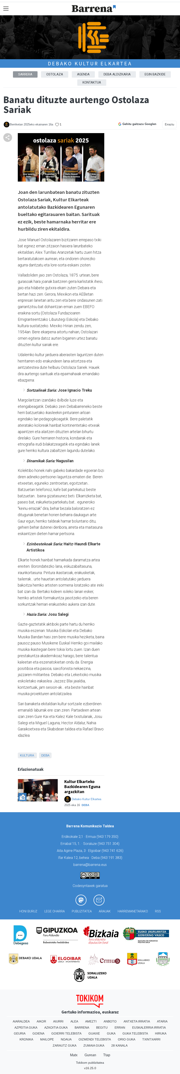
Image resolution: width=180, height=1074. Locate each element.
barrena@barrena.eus (90, 865)
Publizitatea (82, 911)
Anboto (110, 1021)
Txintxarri (151, 1039)
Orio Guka (126, 1039)
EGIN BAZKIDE (155, 74)
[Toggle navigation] (6, 8)
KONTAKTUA (92, 82)
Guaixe (94, 1033)
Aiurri (58, 1021)
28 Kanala (119, 1045)
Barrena (82, 1027)
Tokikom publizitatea (90, 1062)
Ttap (106, 1055)
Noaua (66, 1039)
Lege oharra (54, 911)
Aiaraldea (21, 1021)
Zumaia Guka (93, 1045)
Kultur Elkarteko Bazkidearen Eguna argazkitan (82, 786)
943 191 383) (112, 858)
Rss (158, 911)
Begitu (102, 1027)
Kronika (26, 1039)
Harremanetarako (133, 911)
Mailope (47, 1039)
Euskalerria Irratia (149, 1027)
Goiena (38, 1033)
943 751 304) (109, 844)
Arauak (105, 911)
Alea (74, 1021)
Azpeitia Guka (25, 1027)
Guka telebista (135, 1033)
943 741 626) (113, 851)
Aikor (41, 1021)
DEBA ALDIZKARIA (117, 74)
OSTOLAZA (54, 74)
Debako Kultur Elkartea (90, 63)
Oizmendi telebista (95, 1039)
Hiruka (160, 1033)
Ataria (162, 1021)
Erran (120, 1027)
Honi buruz (28, 911)
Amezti (91, 1021)
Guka (111, 1033)
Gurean (90, 1055)
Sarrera (25, 74)
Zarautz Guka (64, 1045)
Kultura (27, 755)
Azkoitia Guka (56, 1027)
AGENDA (83, 74)
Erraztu (169, 124)
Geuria (19, 1033)
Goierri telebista (66, 1033)
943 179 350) (108, 837)
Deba (45, 755)
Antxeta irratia (137, 1021)
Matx (73, 1055)
